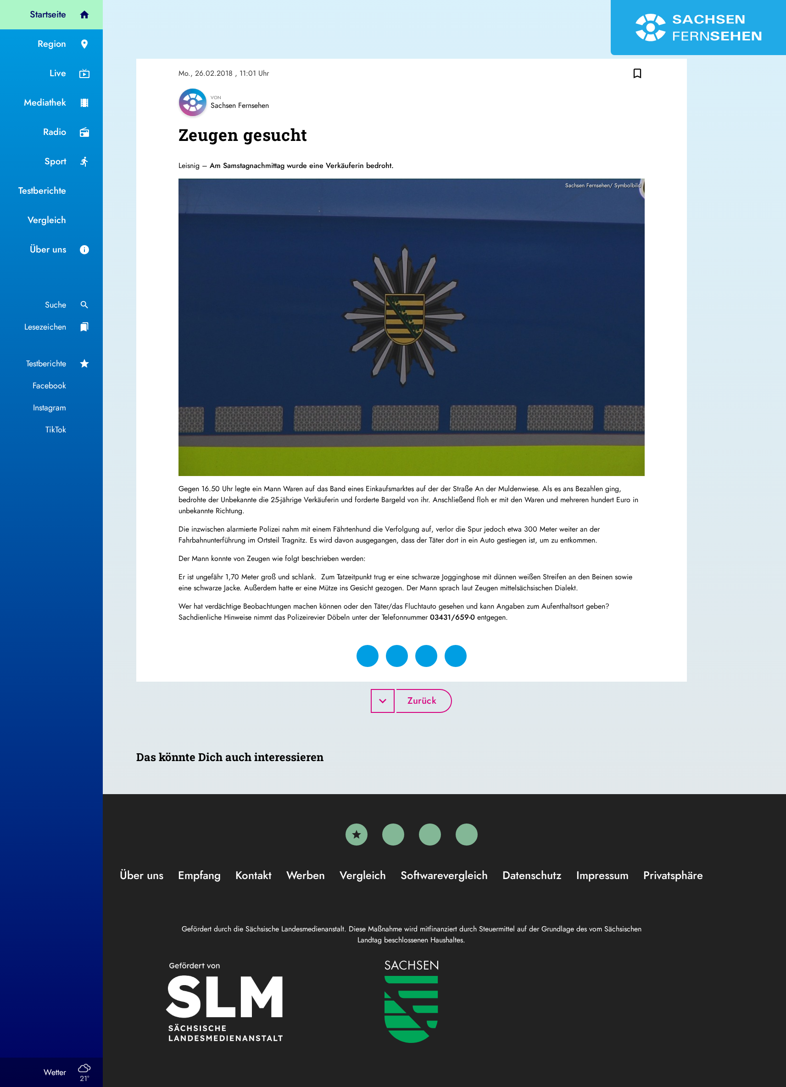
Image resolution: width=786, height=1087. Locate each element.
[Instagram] (430, 835)
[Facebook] (393, 835)
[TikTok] (467, 835)
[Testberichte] (357, 835)
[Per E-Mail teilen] (456, 656)
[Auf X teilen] (397, 656)
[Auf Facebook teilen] (368, 656)
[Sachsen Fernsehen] (698, 27)
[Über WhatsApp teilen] (426, 656)
